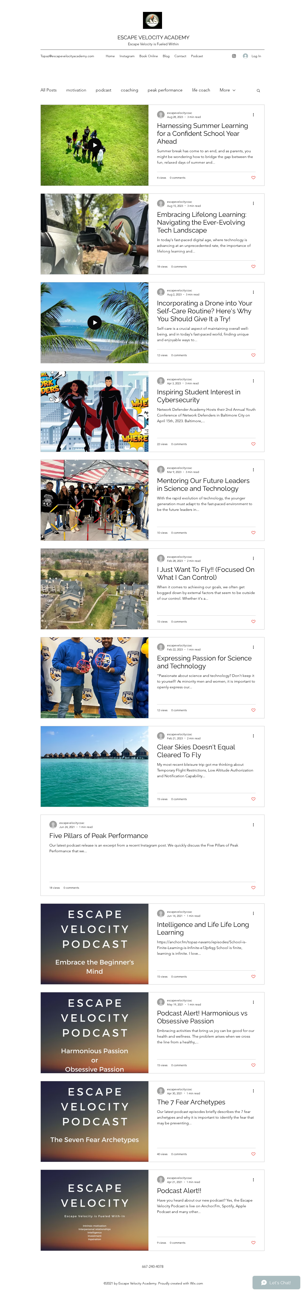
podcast (103, 90)
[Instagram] (234, 56)
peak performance (165, 90)
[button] (258, 90)
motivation (76, 90)
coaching (129, 90)
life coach (201, 90)
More (225, 90)
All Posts (49, 90)
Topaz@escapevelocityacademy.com (67, 56)
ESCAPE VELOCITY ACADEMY (153, 37)
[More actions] (255, 114)
